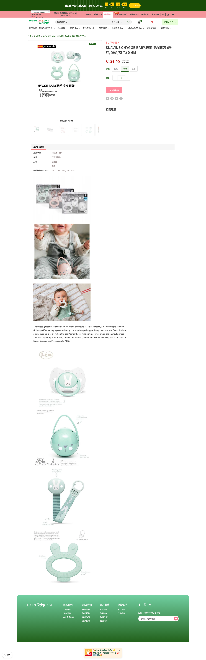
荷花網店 (108, 14)
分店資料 (67, 613)
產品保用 (86, 621)
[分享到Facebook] (107, 98)
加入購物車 (114, 90)
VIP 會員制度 (68, 617)
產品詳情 (38, 147)
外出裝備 (61, 27)
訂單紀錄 (121, 613)
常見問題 (104, 609)
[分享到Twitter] (116, 98)
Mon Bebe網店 (121, 14)
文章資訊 (88, 14)
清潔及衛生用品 (135, 27)
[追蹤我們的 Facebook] (162, 14)
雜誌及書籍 (151, 27)
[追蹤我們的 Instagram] (168, 14)
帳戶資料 (121, 609)
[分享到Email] (121, 98)
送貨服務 (86, 613)
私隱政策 (104, 617)
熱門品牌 (33, 27)
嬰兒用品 (74, 27)
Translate (39, 17)
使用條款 (104, 613)
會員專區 (155, 14)
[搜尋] (129, 21)
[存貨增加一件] (127, 77)
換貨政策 (86, 617)
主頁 (29, 36)
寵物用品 (165, 27)
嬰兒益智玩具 (88, 27)
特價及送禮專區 (45, 27)
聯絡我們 (104, 621)
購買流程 (86, 609)
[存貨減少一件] (115, 77)
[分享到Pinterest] (112, 98)
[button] (76, 14)
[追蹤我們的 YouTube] (173, 14)
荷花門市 (98, 14)
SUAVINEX (112, 42)
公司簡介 (67, 609)
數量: (108, 77)
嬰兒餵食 (103, 27)
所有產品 (37, 36)
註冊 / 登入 (169, 21)
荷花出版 (145, 14)
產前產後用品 (117, 27)
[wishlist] (152, 21)
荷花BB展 (134, 14)
